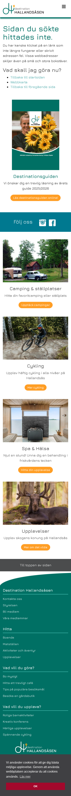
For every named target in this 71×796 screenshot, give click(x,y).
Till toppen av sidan (35, 565)
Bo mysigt (10, 676)
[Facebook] (52, 222)
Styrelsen (10, 605)
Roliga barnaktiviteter (18, 715)
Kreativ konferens (15, 721)
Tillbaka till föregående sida (32, 87)
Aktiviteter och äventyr (19, 650)
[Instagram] (42, 222)
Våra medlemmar (15, 618)
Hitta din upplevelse (35, 469)
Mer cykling (35, 387)
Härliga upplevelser (17, 728)
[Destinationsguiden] (35, 134)
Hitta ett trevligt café (18, 683)
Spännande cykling (17, 734)
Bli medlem (11, 611)
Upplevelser (12, 657)
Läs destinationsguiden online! (35, 197)
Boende (8, 637)
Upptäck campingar (35, 305)
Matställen (11, 644)
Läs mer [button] (25, 776)
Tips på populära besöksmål (23, 689)
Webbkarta (18, 82)
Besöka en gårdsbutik (19, 695)
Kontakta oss (12, 598)
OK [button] (35, 786)
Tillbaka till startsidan (27, 77)
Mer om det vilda (35, 547)
